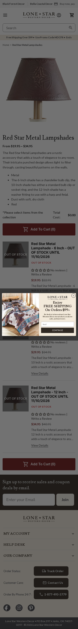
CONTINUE (57, 330)
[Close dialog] (73, 295)
